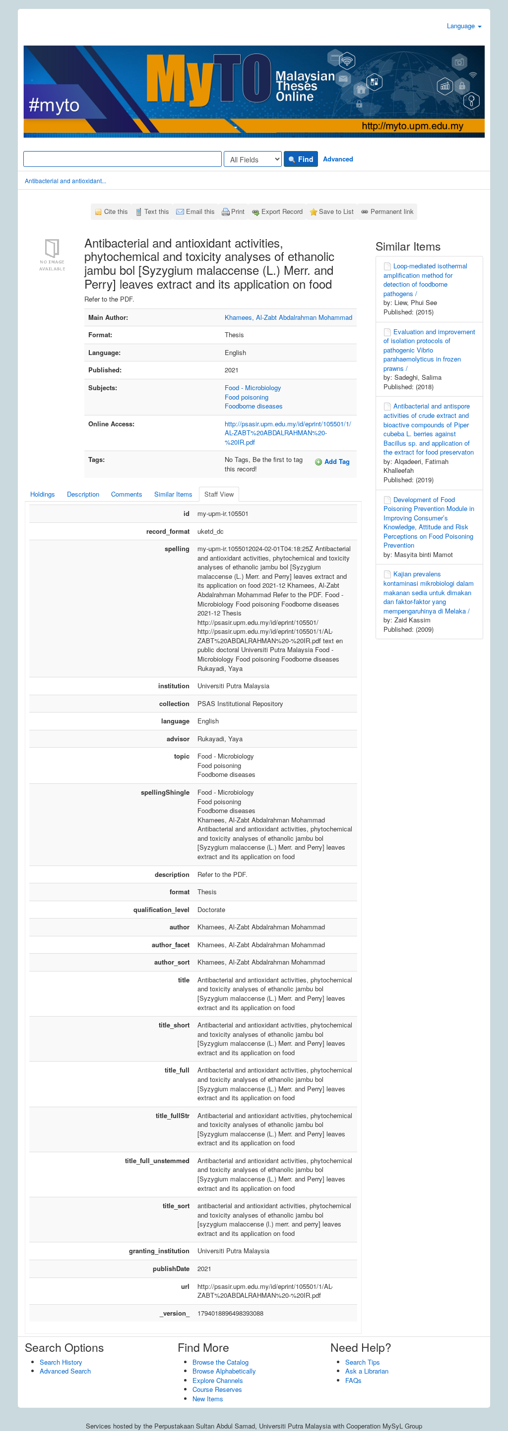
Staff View (219, 494)
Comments (126, 494)
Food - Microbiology (253, 387)
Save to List (336, 211)
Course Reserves (217, 1389)
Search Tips (362, 1362)
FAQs (353, 1380)
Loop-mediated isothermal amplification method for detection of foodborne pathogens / (425, 279)
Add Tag (336, 461)
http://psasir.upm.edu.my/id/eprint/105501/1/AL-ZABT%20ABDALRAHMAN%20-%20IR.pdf (288, 433)
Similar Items (173, 494)
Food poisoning (246, 397)
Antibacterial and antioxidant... (65, 180)
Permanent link (392, 211)
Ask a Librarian (366, 1371)
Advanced (338, 158)
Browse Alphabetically (224, 1371)
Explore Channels (217, 1380)
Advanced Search (65, 1371)
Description (83, 494)
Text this (156, 211)
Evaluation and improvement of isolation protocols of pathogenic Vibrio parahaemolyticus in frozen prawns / (429, 350)
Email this (200, 211)
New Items (207, 1398)
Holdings (42, 494)
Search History (61, 1362)
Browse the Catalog (220, 1362)
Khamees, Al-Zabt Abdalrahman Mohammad (288, 317)
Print (238, 211)
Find (305, 159)
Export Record (282, 211)
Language (462, 25)
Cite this (116, 211)
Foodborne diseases (254, 405)
